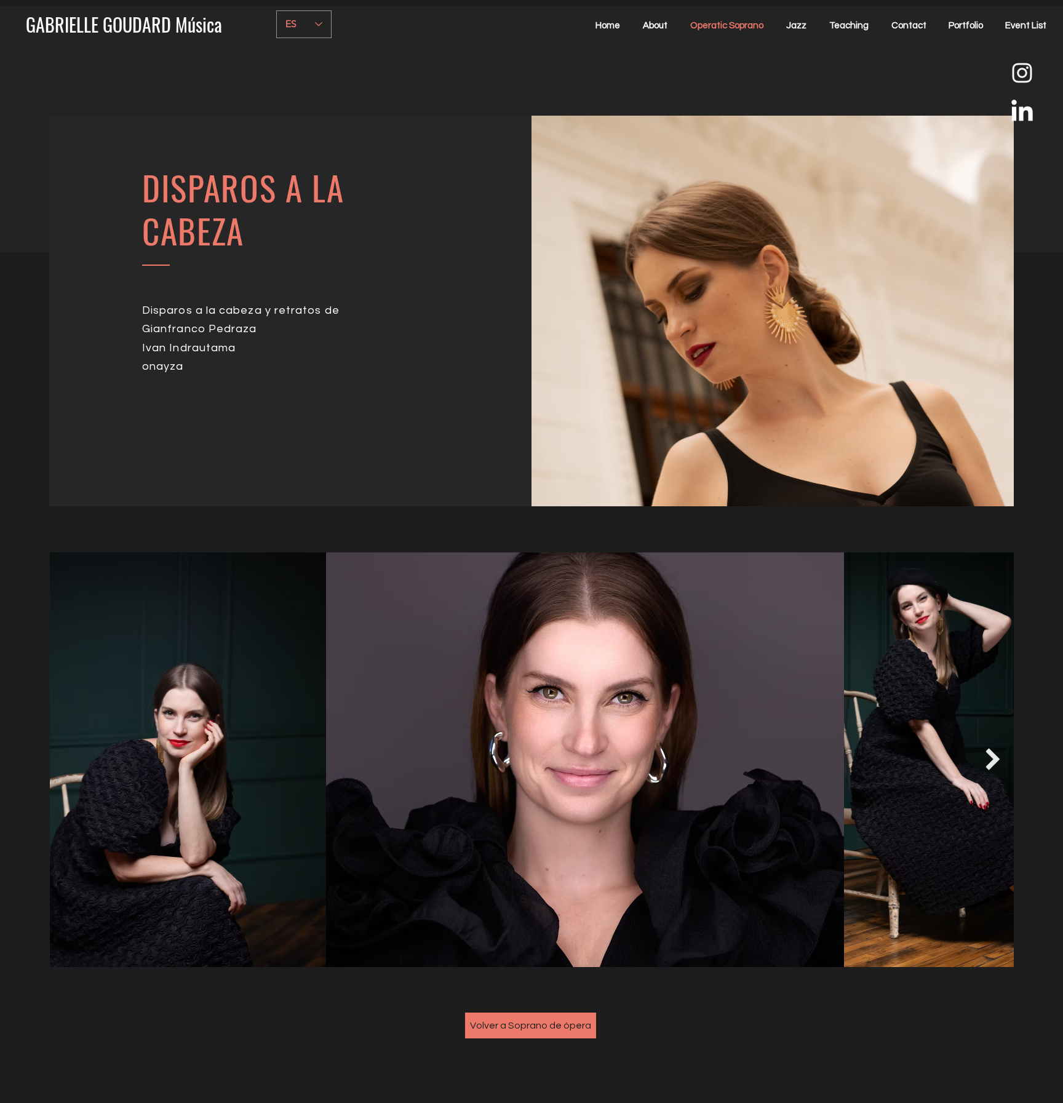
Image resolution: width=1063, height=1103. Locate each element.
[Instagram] (1022, 73)
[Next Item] (992, 759)
